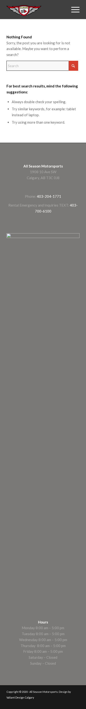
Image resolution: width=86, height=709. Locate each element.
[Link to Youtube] (68, 703)
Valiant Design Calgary (20, 697)
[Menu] (73, 9)
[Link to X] (61, 703)
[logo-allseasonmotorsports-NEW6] (35, 9)
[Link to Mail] (76, 703)
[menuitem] (73, 9)
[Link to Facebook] (47, 703)
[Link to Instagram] (54, 703)
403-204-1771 (49, 196)
